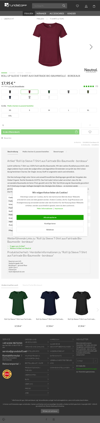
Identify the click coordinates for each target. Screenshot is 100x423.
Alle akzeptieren (50, 217)
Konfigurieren (50, 223)
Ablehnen (50, 230)
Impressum (59, 208)
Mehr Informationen (45, 208)
